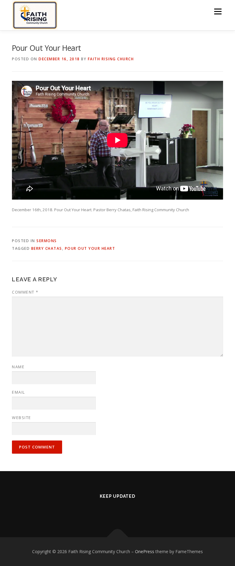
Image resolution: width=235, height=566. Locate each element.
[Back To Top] (118, 537)
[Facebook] (109, 509)
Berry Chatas (46, 248)
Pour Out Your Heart (90, 248)
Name (18, 366)
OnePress (144, 551)
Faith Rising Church (111, 59)
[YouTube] (126, 509)
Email (18, 392)
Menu (217, 11)
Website (21, 417)
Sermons (46, 240)
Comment (25, 292)
